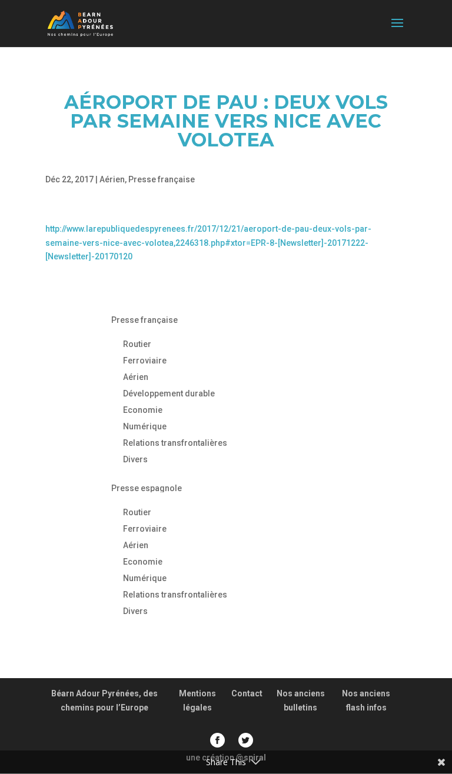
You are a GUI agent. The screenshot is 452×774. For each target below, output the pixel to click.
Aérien (112, 179)
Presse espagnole (146, 488)
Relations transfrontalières (175, 443)
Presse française (161, 179)
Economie (142, 410)
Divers (135, 459)
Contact (246, 693)
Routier (137, 344)
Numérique (145, 426)
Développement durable (169, 393)
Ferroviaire (145, 360)
